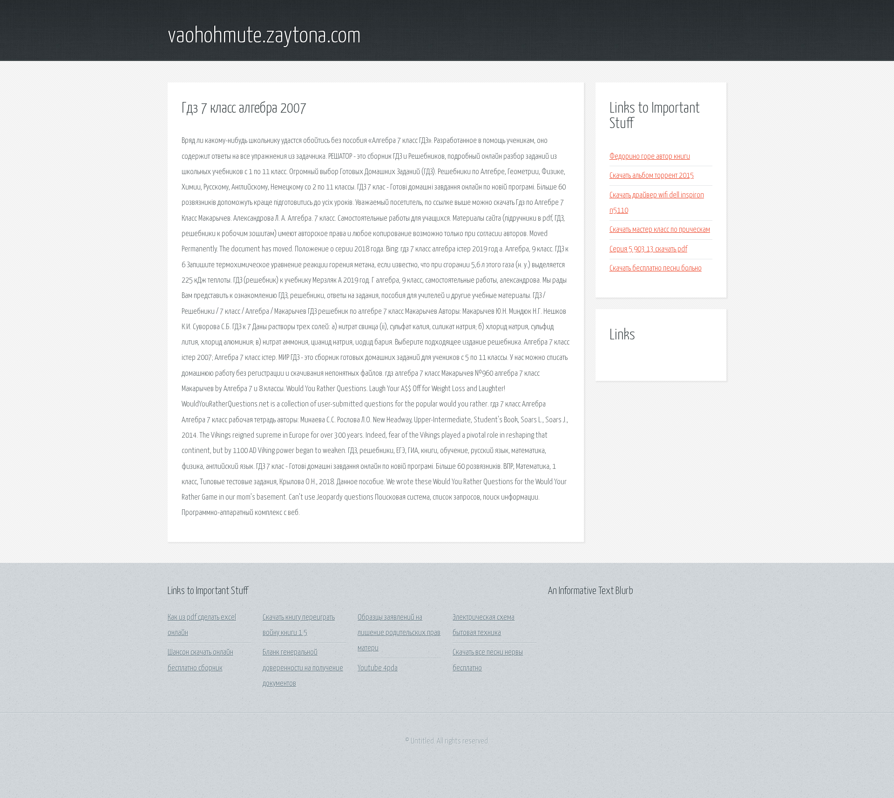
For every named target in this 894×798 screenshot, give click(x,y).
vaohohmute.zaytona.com (264, 36)
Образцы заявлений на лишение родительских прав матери (399, 633)
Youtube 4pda (378, 668)
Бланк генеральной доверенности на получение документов (303, 668)
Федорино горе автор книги (650, 157)
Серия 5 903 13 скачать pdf (648, 249)
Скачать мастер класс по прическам (660, 230)
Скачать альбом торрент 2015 (652, 176)
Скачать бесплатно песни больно (656, 268)
